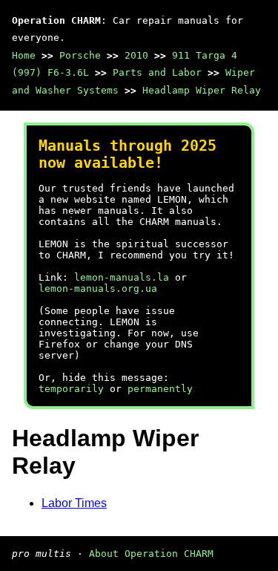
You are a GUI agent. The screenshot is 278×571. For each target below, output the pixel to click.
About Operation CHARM (151, 553)
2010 (136, 55)
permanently (160, 388)
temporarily (71, 388)
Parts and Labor (157, 72)
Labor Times (74, 503)
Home (24, 55)
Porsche (80, 55)
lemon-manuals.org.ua (98, 288)
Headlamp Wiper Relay (201, 90)
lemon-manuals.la (121, 277)
